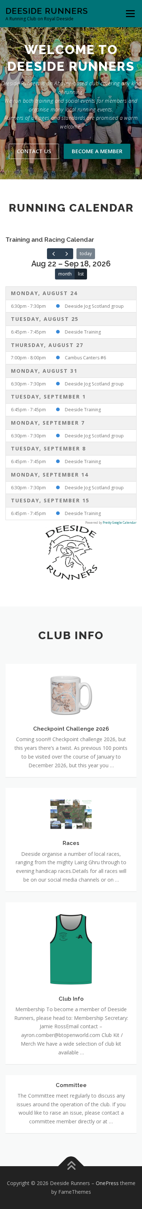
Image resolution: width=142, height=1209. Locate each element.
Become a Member (97, 151)
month (65, 274)
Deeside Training (83, 332)
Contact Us (34, 151)
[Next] (66, 254)
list (81, 274)
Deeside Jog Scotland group (94, 306)
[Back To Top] (71, 1166)
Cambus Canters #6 (85, 358)
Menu (130, 14)
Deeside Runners (46, 11)
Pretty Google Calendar (120, 522)
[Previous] (53, 254)
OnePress (107, 1183)
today (86, 253)
